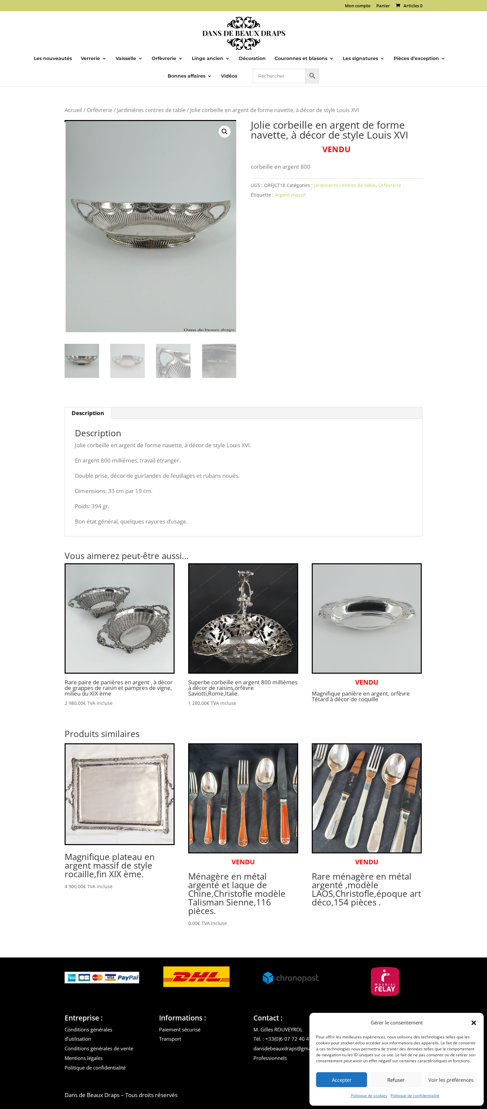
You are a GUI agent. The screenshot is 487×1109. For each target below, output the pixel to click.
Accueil (73, 110)
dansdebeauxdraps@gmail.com (289, 1048)
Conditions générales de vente (99, 1048)
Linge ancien (207, 58)
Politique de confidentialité (415, 1095)
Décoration (252, 58)
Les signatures (360, 58)
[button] (473, 1022)
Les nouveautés (53, 58)
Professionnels (270, 1058)
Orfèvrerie (164, 58)
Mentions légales (84, 1058)
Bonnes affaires (186, 76)
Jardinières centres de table (151, 110)
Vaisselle (126, 58)
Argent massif (290, 195)
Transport (170, 1038)
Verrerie (90, 58)
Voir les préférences (450, 1080)
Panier (383, 6)
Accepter (342, 1080)
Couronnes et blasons (301, 58)
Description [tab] (88, 413)
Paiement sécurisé (179, 1029)
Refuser (396, 1080)
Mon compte (357, 6)
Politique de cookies (369, 1095)
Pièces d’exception (416, 58)
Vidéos (229, 76)
